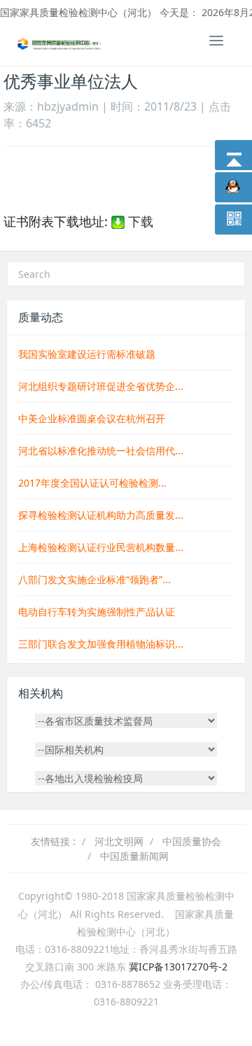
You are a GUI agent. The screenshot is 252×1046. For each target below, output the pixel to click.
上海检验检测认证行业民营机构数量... (100, 547)
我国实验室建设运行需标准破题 (86, 354)
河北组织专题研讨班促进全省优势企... (100, 386)
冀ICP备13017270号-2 (178, 966)
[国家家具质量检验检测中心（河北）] (59, 43)
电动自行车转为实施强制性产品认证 (96, 611)
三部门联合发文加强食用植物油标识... (100, 643)
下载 (139, 221)
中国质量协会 (191, 841)
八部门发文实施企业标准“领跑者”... (94, 579)
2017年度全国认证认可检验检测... (92, 482)
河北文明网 (119, 841)
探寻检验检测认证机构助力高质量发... (100, 515)
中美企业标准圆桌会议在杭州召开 (91, 418)
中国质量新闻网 (134, 856)
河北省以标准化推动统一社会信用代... (100, 450)
